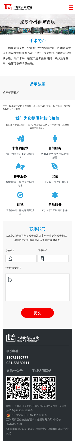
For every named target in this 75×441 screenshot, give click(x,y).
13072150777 (17, 358)
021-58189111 (17, 363)
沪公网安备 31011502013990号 (29, 415)
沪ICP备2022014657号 (19, 410)
